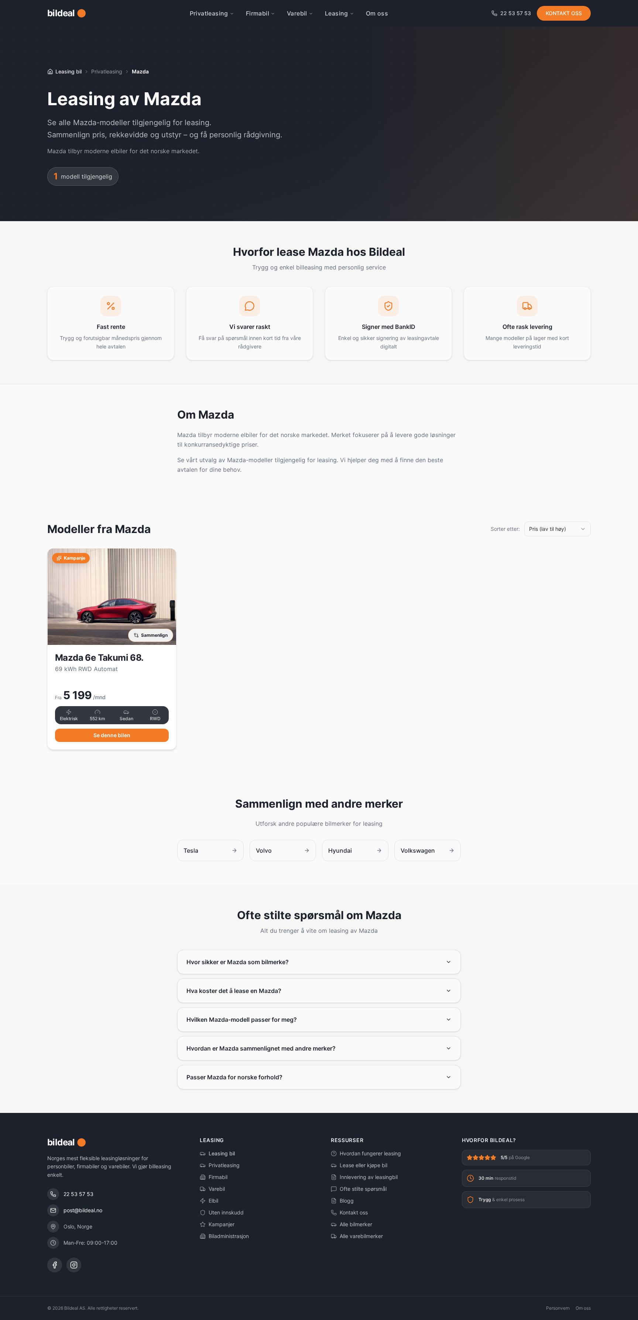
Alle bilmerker (356, 1224)
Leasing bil (222, 1153)
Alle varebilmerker (361, 1236)
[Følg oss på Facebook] (54, 1265)
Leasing (336, 13)
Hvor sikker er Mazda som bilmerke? (237, 962)
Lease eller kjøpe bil (363, 1165)
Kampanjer (221, 1224)
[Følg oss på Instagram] (73, 1265)
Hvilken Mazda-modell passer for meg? (241, 1019)
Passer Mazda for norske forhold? (234, 1077)
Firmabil (257, 13)
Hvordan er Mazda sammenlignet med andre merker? (261, 1048)
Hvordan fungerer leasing (370, 1153)
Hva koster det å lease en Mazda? (233, 990)
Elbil (213, 1200)
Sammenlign (154, 635)
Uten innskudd (226, 1212)
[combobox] (557, 529)
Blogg (347, 1200)
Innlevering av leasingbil (369, 1177)
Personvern (558, 1308)
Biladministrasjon (229, 1236)
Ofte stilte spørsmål (363, 1189)
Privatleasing (209, 13)
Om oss (377, 13)
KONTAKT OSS (564, 13)
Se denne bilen (111, 735)
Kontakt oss (354, 1212)
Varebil (297, 13)
